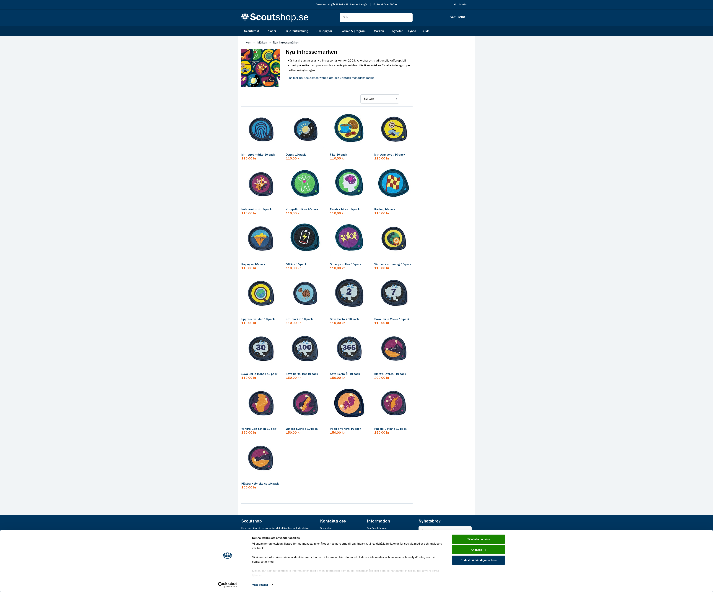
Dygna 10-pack (296, 155)
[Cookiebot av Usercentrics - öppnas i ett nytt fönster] (227, 585)
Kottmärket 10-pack (299, 319)
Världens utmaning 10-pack (392, 264)
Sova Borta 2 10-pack (344, 319)
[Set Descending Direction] (405, 99)
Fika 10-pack (338, 155)
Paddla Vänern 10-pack (345, 429)
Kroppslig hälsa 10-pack (302, 209)
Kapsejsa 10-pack (253, 264)
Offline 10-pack (296, 264)
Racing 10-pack (384, 209)
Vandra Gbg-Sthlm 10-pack (259, 429)
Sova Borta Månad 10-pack (259, 374)
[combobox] (376, 17)
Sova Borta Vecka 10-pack (392, 319)
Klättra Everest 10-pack (390, 374)
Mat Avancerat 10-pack (389, 155)
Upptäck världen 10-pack (258, 319)
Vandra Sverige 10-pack (302, 429)
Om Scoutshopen (377, 528)
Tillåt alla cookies (478, 539)
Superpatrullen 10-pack (346, 264)
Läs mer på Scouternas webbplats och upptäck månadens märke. (331, 78)
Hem (248, 42)
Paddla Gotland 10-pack (390, 429)
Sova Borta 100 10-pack (302, 374)
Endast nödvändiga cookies (479, 560)
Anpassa (476, 549)
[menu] (356, 31)
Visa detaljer (260, 584)
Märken (262, 42)
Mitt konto (460, 5)
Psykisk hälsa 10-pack (345, 209)
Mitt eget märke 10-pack (258, 155)
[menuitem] (253, 31)
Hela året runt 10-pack (256, 209)
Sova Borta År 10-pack (345, 374)
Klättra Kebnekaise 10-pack (260, 484)
